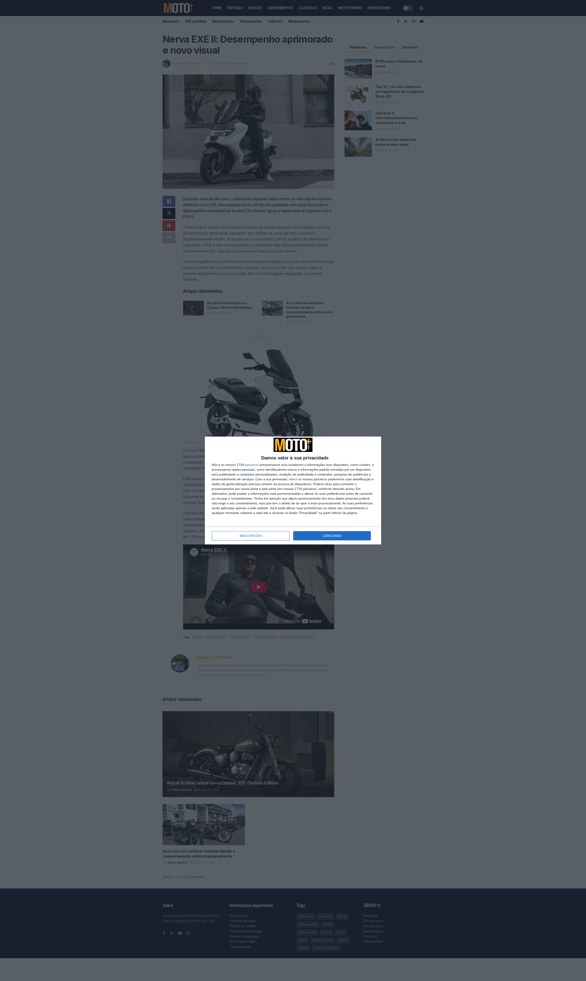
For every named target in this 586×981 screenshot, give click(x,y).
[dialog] (293, 490)
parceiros (251, 464)
